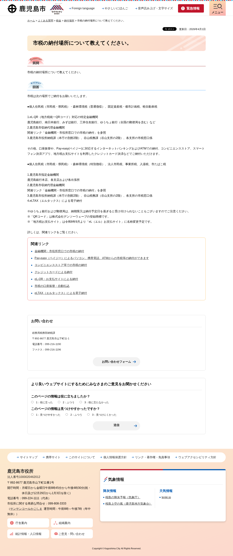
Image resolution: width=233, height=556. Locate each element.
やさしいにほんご (116, 8)
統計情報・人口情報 (28, 533)
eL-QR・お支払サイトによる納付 (56, 279)
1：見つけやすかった (48, 414)
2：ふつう (68, 402)
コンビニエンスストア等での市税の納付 (61, 265)
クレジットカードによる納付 (53, 272)
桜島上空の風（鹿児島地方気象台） (128, 503)
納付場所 (69, 20)
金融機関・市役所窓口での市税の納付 (59, 251)
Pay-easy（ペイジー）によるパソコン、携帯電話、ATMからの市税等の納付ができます (92, 258)
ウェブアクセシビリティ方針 (197, 457)
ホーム (31, 20)
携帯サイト (53, 457)
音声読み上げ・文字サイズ (155, 8)
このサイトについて (82, 457)
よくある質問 (45, 20)
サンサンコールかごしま (26, 508)
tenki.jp (166, 497)
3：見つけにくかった (104, 414)
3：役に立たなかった (96, 402)
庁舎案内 (21, 523)
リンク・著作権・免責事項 (152, 457)
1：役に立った (44, 402)
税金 (58, 20)
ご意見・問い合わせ (71, 533)
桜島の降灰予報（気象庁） (122, 497)
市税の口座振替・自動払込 (52, 285)
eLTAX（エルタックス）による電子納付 (61, 293)
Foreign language (83, 8)
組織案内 (64, 523)
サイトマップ (28, 457)
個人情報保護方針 (115, 457)
